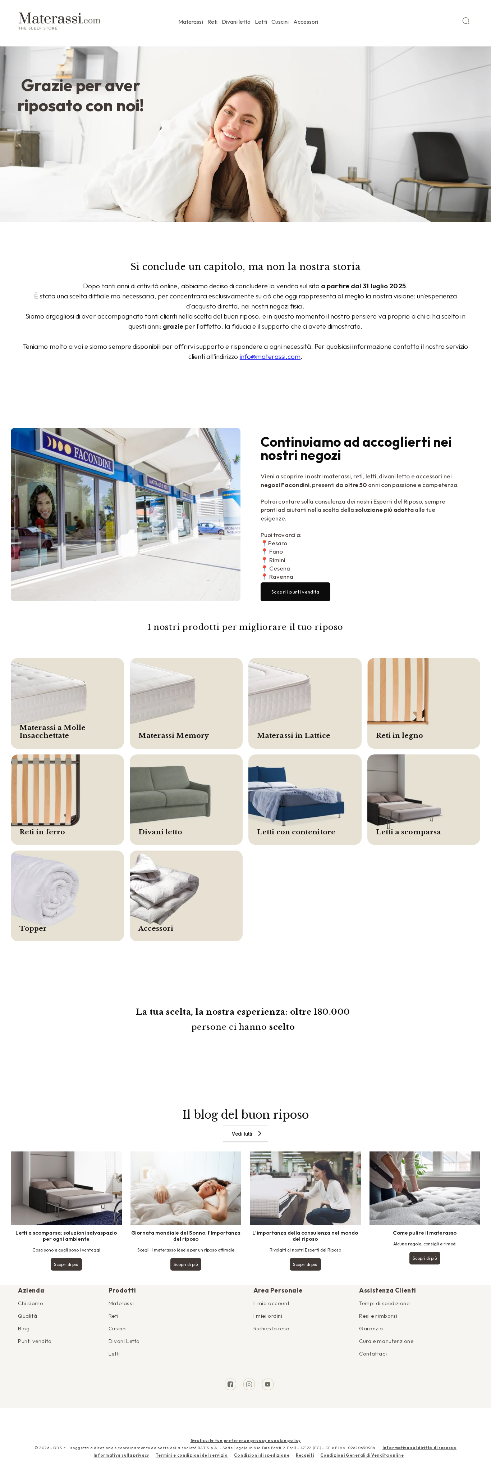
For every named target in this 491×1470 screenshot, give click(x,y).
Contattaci (373, 1353)
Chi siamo (30, 1303)
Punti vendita (35, 1341)
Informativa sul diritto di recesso (419, 1447)
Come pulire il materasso (424, 1232)
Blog (23, 1328)
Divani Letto (124, 1341)
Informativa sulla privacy (121, 1455)
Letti (114, 1353)
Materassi (121, 1303)
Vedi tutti (242, 1134)
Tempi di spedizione (384, 1303)
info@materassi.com (270, 356)
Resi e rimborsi (378, 1315)
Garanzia (371, 1328)
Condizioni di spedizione (261, 1455)
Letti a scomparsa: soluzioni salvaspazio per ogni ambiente (66, 1235)
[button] (190, 20)
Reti (113, 1315)
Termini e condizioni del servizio (192, 1455)
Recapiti (305, 1455)
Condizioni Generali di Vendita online (362, 1455)
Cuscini (118, 1328)
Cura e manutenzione (386, 1341)
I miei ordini (268, 1315)
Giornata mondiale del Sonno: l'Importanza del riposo (185, 1235)
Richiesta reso (271, 1328)
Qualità (27, 1315)
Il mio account (271, 1303)
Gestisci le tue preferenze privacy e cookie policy (246, 1440)
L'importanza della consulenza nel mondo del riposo (305, 1235)
